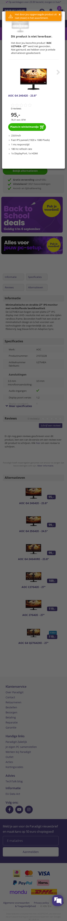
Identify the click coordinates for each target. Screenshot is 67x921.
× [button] (60, 14)
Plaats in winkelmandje (24, 126)
